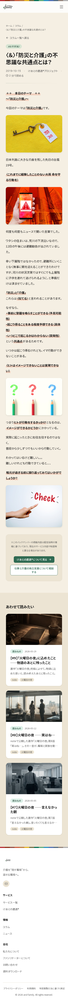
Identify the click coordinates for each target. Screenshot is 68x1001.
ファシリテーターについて (16, 958)
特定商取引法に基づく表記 (52, 988)
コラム (18, 25)
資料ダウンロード (12, 971)
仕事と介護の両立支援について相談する (34, 570)
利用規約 (31, 988)
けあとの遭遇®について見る (32, 559)
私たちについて (11, 951)
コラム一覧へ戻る (19, 38)
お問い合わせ (10, 964)
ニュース (7, 933)
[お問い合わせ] (6, 884)
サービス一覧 (10, 902)
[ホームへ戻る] (8, 6)
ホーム (9, 25)
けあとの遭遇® (11, 909)
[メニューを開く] (61, 6)
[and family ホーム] (8, 860)
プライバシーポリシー (13, 988)
